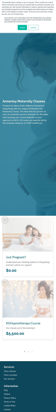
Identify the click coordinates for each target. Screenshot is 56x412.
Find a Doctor (10, 371)
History (7, 394)
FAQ (6, 390)
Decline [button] (33, 27)
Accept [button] (22, 27)
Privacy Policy (10, 398)
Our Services (9, 379)
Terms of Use (9, 402)
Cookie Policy (9, 405)
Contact (7, 409)
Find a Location (10, 375)
